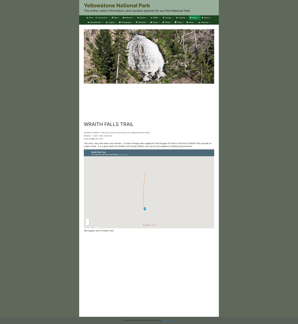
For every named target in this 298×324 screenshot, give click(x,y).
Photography (126, 22)
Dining (179, 22)
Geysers (143, 18)
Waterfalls (142, 22)
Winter (191, 22)
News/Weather (95, 22)
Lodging (111, 22)
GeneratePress (168, 320)
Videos (155, 22)
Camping (181, 18)
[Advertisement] (149, 104)
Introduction (102, 18)
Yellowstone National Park (117, 5)
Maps (116, 18)
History (206, 18)
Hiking (194, 18)
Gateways (204, 22)
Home (91, 18)
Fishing (167, 22)
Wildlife (155, 18)
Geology (168, 18)
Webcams (129, 18)
